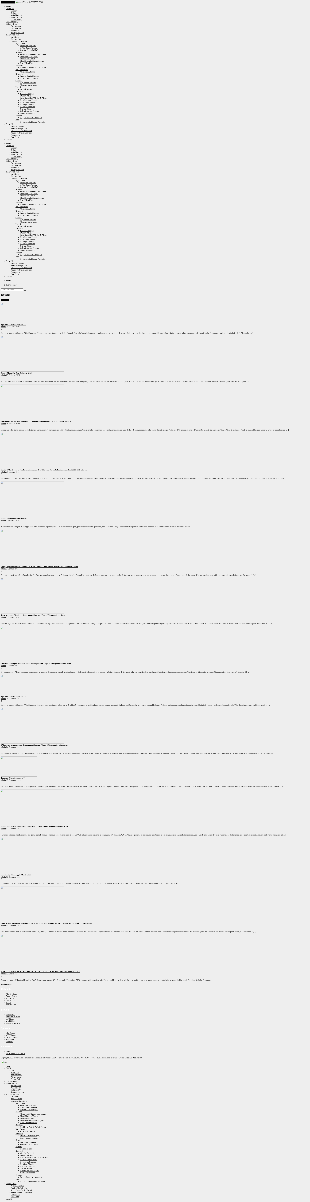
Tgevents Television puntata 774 (13, 778)
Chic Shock (10, 1000)
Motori (8, 1003)
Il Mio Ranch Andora (28, 48)
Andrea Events (11, 996)
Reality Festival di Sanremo (21, 133)
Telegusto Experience (19, 41)
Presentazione (16, 26)
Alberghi (19, 52)
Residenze (19, 65)
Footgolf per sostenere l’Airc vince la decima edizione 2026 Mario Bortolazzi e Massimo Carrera (39, 567)
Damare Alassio (26, 96)
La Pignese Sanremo (28, 102)
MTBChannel (11, 1035)
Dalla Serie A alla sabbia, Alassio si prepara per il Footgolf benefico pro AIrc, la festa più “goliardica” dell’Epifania (46, 923)
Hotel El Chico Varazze (29, 57)
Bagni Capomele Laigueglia (31, 118)
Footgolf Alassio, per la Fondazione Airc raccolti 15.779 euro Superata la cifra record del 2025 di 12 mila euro (44, 470)
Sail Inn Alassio (26, 109)
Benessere (19, 74)
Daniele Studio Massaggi (29, 76)
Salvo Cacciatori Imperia (29, 111)
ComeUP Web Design (133, 1058)
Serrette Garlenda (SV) (29, 50)
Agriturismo (20, 43)
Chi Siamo (10, 9)
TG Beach (10, 998)
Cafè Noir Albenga (27, 72)
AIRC (8, 1051)
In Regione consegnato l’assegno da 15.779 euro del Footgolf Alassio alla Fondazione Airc (36, 421)
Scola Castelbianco (27, 113)
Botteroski (10, 1039)
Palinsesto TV (16, 28)
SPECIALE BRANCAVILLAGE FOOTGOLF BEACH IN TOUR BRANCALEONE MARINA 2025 (40, 972)
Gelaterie (19, 81)
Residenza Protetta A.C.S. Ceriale (33, 67)
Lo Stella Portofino (27, 107)
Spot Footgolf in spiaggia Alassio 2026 (16, 875)
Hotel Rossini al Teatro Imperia (32, 61)
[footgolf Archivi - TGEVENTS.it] (29, 2)
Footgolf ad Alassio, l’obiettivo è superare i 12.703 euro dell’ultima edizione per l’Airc (35, 826)
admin (3, 327)
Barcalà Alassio (26, 89)
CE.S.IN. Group (12, 1037)
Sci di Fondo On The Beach (21, 131)
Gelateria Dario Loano (29, 85)
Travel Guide (11, 1005)
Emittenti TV (16, 30)
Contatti (9, 139)
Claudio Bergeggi (27, 94)
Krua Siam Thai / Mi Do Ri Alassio (33, 98)
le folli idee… (11, 1021)
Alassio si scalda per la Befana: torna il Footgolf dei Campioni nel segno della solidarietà (36, 663)
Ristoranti (19, 91)
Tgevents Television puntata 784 (13, 325)
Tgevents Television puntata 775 (13, 697)
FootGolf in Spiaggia (19, 128)
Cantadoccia (15, 135)
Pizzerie (19, 87)
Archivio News (16, 39)
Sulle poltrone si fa (13, 1023)
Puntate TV (10, 1015)
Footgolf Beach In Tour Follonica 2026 (16, 373)
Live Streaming (12, 22)
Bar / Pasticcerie (22, 70)
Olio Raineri (10, 1033)
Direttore (14, 11)
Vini (17, 120)
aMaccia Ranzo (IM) (28, 46)
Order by (5, 300)
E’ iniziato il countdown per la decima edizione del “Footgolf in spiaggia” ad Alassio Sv (35, 745)
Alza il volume (11, 994)
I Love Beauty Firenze (29, 78)
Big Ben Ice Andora (28, 83)
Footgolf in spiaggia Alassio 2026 (14, 518)
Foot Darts (15, 137)
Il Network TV (11, 24)
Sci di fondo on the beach (15, 1054)
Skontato (9, 1042)
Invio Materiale (16, 15)
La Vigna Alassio (27, 104)
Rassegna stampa (17, 33)
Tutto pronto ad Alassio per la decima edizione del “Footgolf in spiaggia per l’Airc (33, 615)
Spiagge (19, 115)
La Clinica (10, 1019)
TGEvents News (12, 35)
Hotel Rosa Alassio (27, 59)
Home (8, 6)
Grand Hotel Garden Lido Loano (33, 54)
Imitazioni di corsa (13, 1017)
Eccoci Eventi (11, 124)
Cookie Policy (16, 20)
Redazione (15, 13)
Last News (15, 37)
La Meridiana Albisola (28, 100)
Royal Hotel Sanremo (28, 63)
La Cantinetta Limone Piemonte (32, 122)
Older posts (6, 984)
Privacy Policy (16, 17)
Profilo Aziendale (17, 126)
